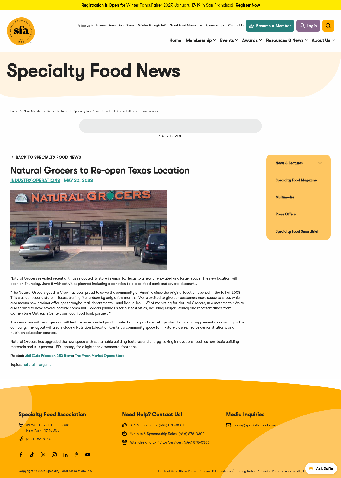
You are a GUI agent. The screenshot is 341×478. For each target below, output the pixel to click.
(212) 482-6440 (38, 439)
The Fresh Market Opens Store (99, 356)
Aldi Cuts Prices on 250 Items (49, 356)
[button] (308, 26)
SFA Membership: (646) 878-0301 (157, 425)
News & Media (32, 111)
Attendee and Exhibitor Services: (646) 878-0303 (170, 442)
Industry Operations (35, 180)
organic (45, 365)
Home (14, 111)
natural (29, 365)
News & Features (57, 111)
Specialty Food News (86, 111)
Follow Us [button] (84, 25)
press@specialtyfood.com (255, 425)
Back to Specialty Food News (48, 157)
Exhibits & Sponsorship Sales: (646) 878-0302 (167, 434)
